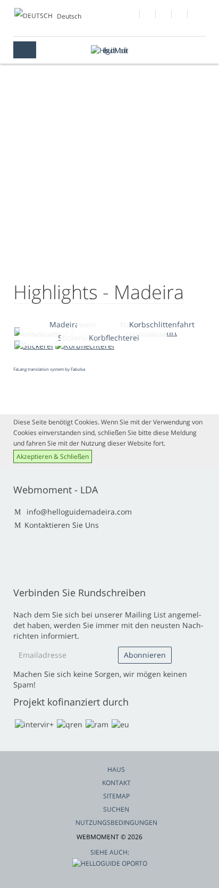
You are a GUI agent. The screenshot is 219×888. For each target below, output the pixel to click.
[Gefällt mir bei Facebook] (132, 15)
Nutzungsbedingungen (116, 822)
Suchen (116, 809)
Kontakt (116, 782)
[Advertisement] (109, 191)
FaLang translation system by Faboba (49, 369)
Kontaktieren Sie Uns (61, 525)
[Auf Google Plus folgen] (148, 15)
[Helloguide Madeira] (109, 50)
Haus (116, 769)
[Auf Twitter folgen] (164, 15)
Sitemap (116, 795)
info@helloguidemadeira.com (79, 512)
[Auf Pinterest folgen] (195, 15)
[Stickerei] (33, 345)
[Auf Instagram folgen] (179, 15)
